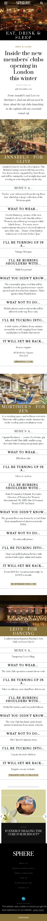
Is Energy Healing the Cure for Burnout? (23, 832)
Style (23, 827)
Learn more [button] (38, 909)
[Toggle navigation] (5, 3)
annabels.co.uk (23, 362)
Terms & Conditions (23, 873)
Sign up (23, 878)
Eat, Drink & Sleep (23, 35)
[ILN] (23, 899)
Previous (3, 816)
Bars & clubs (24, 46)
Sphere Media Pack (23, 883)
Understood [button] (23, 917)
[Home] (23, 2)
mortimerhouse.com (23, 584)
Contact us (23, 888)
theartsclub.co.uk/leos (23, 775)
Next (44, 816)
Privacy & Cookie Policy (23, 868)
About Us (23, 863)
